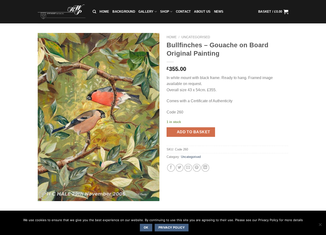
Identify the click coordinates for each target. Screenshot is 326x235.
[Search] (94, 11)
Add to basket (193, 132)
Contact (183, 11)
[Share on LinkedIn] (205, 168)
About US (202, 11)
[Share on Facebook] (171, 168)
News (219, 11)
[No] (320, 226)
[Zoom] (44, 195)
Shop (164, 11)
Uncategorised (195, 37)
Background (123, 11)
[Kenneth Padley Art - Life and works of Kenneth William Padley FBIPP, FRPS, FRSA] (61, 11)
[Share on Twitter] (180, 168)
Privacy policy (171, 227)
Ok (146, 227)
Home (104, 11)
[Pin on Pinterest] (197, 168)
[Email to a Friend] (188, 168)
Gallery (146, 11)
